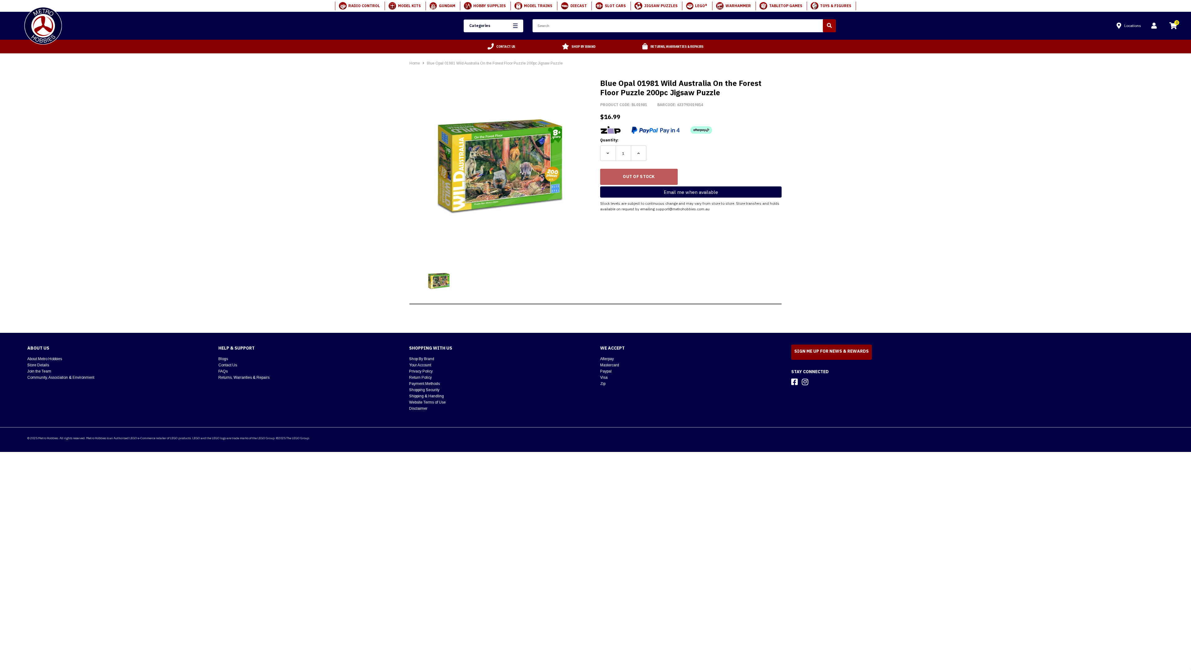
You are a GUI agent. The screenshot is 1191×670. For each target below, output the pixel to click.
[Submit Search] (829, 25)
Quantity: (609, 140)
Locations (1132, 25)
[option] (501, 46)
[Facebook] (794, 382)
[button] (493, 26)
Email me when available (691, 192)
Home (414, 63)
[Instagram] (805, 382)
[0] (1173, 26)
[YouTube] (816, 382)
